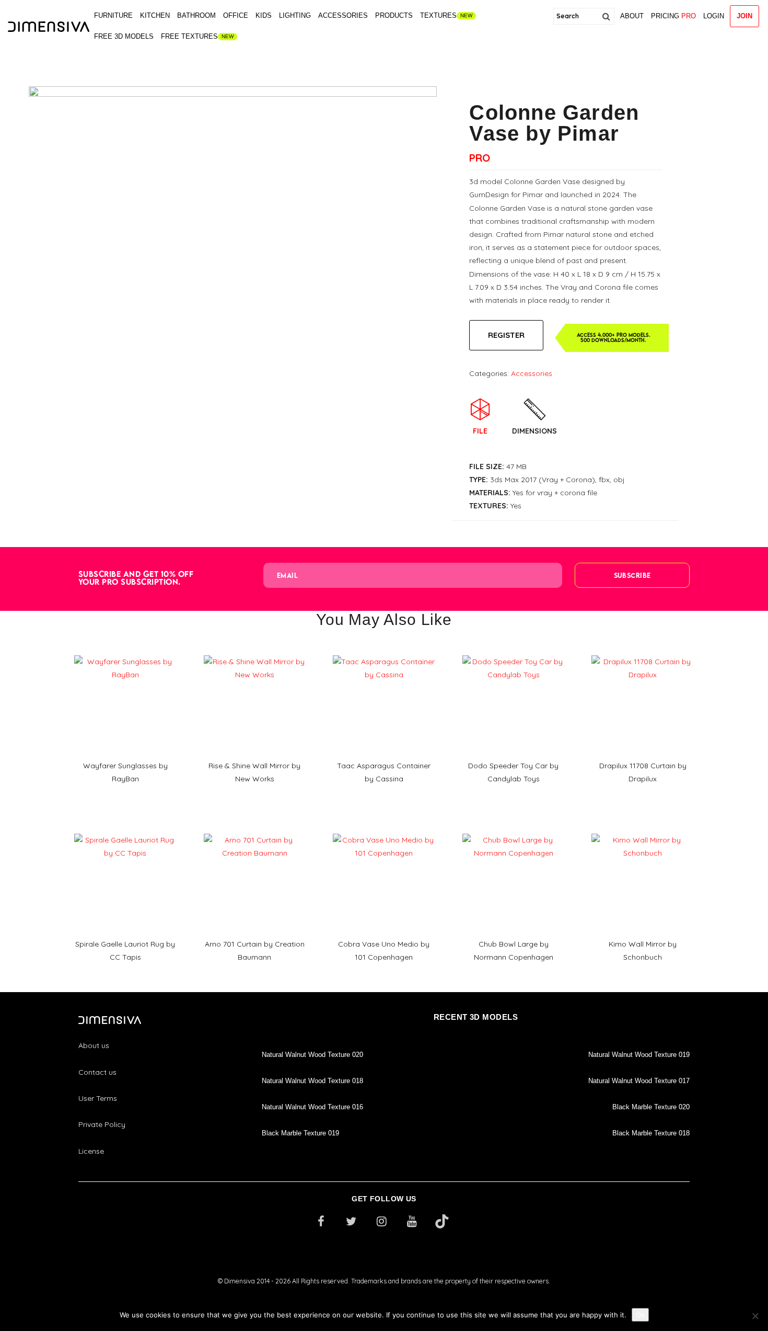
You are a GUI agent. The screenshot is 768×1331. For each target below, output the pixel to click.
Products (394, 15)
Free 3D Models (124, 36)
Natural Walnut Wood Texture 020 (312, 1055)
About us (93, 1045)
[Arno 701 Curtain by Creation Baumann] (255, 830)
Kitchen (155, 15)
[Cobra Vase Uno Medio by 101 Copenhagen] (384, 830)
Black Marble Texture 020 (651, 1107)
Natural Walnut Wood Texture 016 (312, 1107)
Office (235, 15)
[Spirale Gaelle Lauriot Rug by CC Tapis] (125, 830)
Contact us (97, 1072)
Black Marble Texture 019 (300, 1133)
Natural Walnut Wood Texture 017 (639, 1081)
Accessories (343, 15)
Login (713, 16)
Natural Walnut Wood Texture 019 (639, 1055)
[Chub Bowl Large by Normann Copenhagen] (513, 830)
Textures (438, 15)
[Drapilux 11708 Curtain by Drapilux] (642, 651)
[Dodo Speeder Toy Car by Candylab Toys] (513, 651)
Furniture (113, 15)
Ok (640, 1315)
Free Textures (189, 36)
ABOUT (632, 16)
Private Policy (101, 1124)
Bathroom (196, 15)
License (91, 1151)
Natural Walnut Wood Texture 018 (312, 1081)
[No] (755, 1316)
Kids (263, 15)
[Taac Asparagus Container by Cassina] (384, 651)
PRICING (673, 16)
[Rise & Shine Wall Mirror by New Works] (255, 651)
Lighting (295, 15)
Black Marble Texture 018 (651, 1133)
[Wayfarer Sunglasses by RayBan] (125, 651)
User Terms (97, 1098)
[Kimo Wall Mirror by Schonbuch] (642, 830)
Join (744, 16)
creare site (384, 1295)
